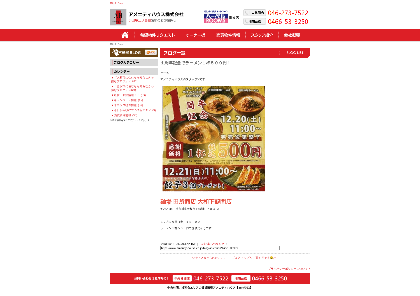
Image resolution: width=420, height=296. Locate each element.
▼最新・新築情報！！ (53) (128, 95)
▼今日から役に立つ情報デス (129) (133, 110)
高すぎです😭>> (266, 257)
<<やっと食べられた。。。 (209, 257)
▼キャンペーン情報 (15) (127, 100)
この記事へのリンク (211, 244)
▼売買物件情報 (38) (124, 115)
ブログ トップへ (242, 257)
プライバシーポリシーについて (288, 268)
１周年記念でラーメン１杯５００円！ (195, 63)
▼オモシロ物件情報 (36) (127, 105)
